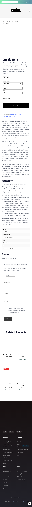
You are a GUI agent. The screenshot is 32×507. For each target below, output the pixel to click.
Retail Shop (22, 446)
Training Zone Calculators (6, 456)
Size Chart (7, 98)
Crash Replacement (22, 449)
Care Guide (20, 452)
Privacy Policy (21, 474)
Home (5, 22)
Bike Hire (5, 485)
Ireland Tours (6, 474)
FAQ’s (4, 463)
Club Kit (11, 22)
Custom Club (6, 81)
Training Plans (6, 449)
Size (4, 90)
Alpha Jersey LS (22, 355)
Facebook (7, 501)
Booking (5, 482)
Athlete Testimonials (8, 460)
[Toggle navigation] (25, 11)
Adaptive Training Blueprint (7, 446)
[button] (8, 390)
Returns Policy (21, 477)
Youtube (27, 501)
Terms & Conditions (22, 471)
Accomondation (7, 477)
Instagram (17, 501)
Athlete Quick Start (8, 452)
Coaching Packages (8, 442)
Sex (4, 85)
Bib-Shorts (18, 22)
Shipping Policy (21, 479)
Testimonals (6, 479)
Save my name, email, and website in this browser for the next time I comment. (16, 310)
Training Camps (7, 471)
